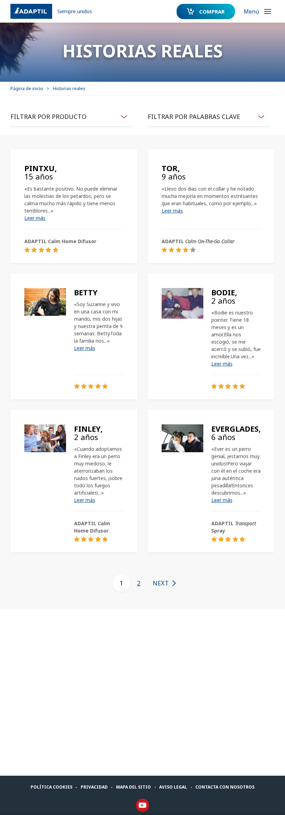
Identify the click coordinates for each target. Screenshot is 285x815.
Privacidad (94, 787)
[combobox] (71, 116)
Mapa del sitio (133, 787)
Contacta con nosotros (224, 787)
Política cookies (51, 787)
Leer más (35, 218)
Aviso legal (173, 787)
